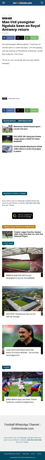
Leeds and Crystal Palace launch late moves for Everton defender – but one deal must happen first (22, 352)
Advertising (25, 454)
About (33, 454)
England (10, 15)
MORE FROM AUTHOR (24, 121)
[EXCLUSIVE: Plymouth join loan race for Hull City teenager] (22, 301)
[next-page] (6, 156)
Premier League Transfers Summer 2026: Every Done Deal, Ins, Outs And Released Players (28, 234)
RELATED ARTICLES (9, 121)
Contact (39, 454)
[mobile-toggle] (3, 3)
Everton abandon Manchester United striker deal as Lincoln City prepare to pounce (28, 148)
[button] (42, 3)
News (10, 18)
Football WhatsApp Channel (12, 454)
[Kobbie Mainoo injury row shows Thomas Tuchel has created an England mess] (22, 386)
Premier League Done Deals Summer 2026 (18, 227)
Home (4, 15)
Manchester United (13, 98)
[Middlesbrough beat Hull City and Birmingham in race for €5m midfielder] (22, 262)
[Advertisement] (22, 9)
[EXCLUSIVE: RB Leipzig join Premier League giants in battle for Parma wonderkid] (7, 139)
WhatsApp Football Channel (14, 194)
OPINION (6, 367)
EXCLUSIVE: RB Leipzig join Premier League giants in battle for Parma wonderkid (27, 138)
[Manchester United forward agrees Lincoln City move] (7, 129)
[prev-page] (3, 156)
